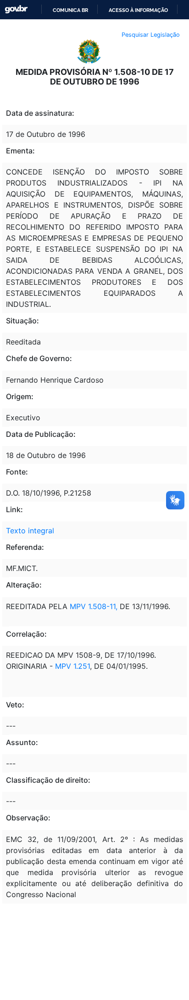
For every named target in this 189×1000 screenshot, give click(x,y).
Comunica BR (70, 10)
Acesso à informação (138, 10)
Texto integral (30, 530)
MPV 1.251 (72, 666)
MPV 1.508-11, (92, 606)
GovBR (16, 9)
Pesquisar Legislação (151, 34)
